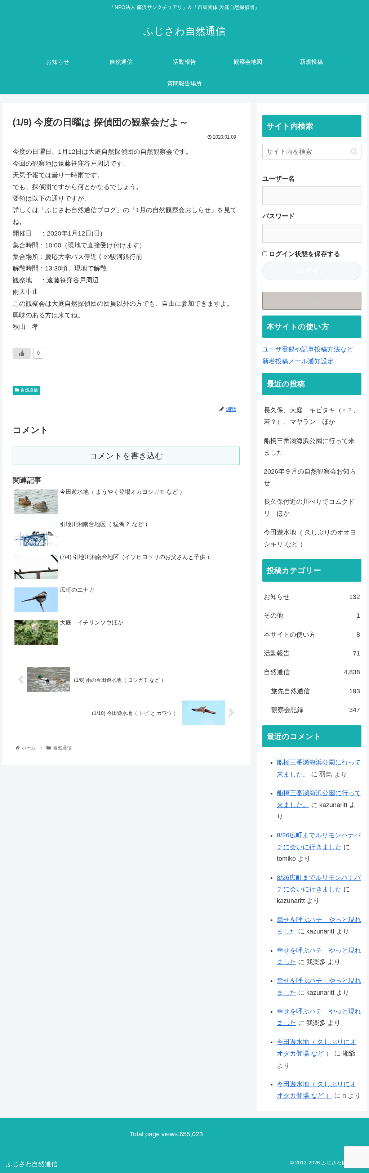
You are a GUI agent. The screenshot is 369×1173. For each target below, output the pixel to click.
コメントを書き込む (126, 455)
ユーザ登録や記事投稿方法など (307, 349)
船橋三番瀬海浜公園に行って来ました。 (309, 446)
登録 (311, 301)
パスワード (278, 216)
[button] (354, 151)
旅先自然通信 (315, 691)
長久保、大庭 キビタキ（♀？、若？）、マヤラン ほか (312, 416)
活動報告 (312, 653)
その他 (312, 615)
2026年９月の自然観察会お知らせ (310, 477)
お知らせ (312, 596)
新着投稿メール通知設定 (298, 361)
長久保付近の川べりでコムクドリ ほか (309, 507)
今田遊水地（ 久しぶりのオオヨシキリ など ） (310, 538)
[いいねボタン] (22, 353)
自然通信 (29, 390)
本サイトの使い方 (312, 634)
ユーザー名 (278, 178)
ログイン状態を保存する (303, 254)
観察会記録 (315, 709)
